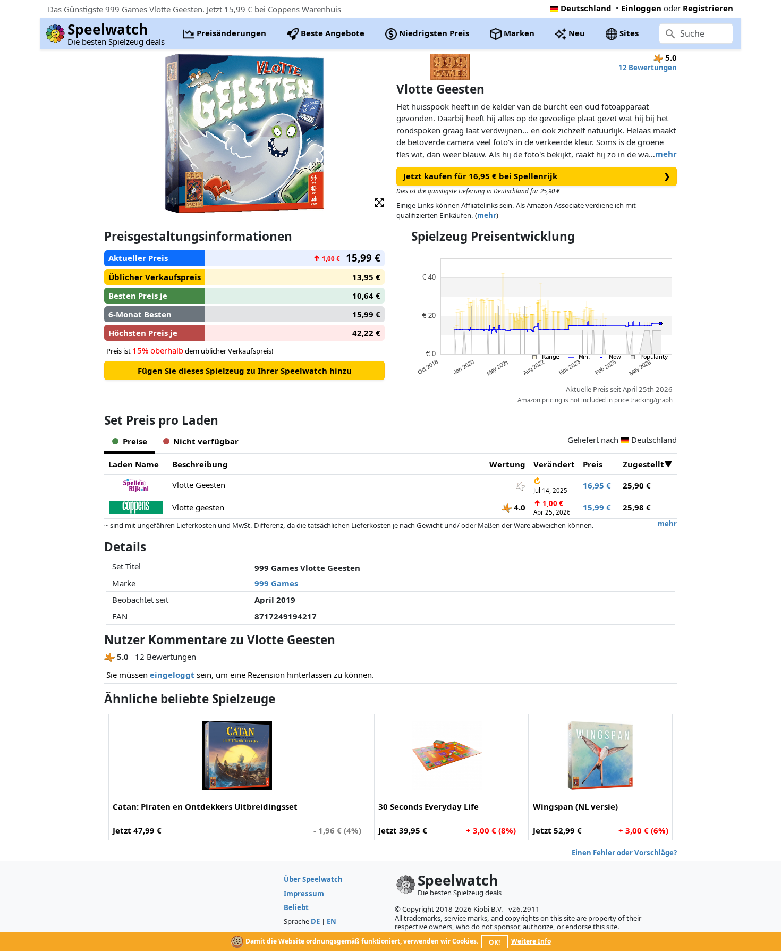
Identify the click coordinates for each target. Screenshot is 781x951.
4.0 (518, 507)
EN (331, 921)
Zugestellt (643, 464)
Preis (592, 464)
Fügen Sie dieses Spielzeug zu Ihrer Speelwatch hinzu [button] (245, 370)
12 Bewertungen (647, 67)
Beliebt (296, 907)
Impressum (304, 893)
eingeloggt (172, 674)
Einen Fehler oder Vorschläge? (624, 852)
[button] (379, 202)
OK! (494, 942)
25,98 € (637, 507)
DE (315, 921)
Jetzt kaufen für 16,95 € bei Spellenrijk (536, 176)
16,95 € (597, 485)
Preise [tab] (135, 441)
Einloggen (641, 8)
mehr (666, 153)
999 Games (276, 583)
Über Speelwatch (313, 879)
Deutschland (586, 8)
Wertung (507, 464)
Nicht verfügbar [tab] (206, 441)
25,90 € (637, 485)
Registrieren (708, 8)
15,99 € (597, 507)
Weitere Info (531, 941)
